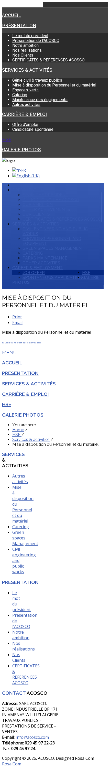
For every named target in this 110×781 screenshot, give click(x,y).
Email (17, 322)
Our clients (36, 214)
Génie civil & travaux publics (37, 80)
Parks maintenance (45, 258)
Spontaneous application (52, 277)
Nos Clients (22, 55)
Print (17, 317)
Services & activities (35, 224)
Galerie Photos (21, 150)
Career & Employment (37, 267)
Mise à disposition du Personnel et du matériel (54, 85)
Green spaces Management (53, 248)
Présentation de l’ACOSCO (35, 40)
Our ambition (38, 204)
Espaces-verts (25, 90)
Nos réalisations (27, 50)
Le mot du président (30, 35)
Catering (19, 94)
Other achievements (46, 209)
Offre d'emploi (25, 124)
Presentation (28, 190)
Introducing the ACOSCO (51, 199)
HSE (6, 139)
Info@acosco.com (32, 737)
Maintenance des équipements (40, 99)
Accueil (11, 15)
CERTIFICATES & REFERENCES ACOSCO (48, 60)
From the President (45, 194)
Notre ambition (25, 45)
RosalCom (11, 764)
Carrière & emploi (24, 114)
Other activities (41, 263)
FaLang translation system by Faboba (21, 342)
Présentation (19, 25)
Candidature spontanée (32, 129)
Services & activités (27, 70)
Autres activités (26, 104)
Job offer (34, 272)
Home (18, 185)
